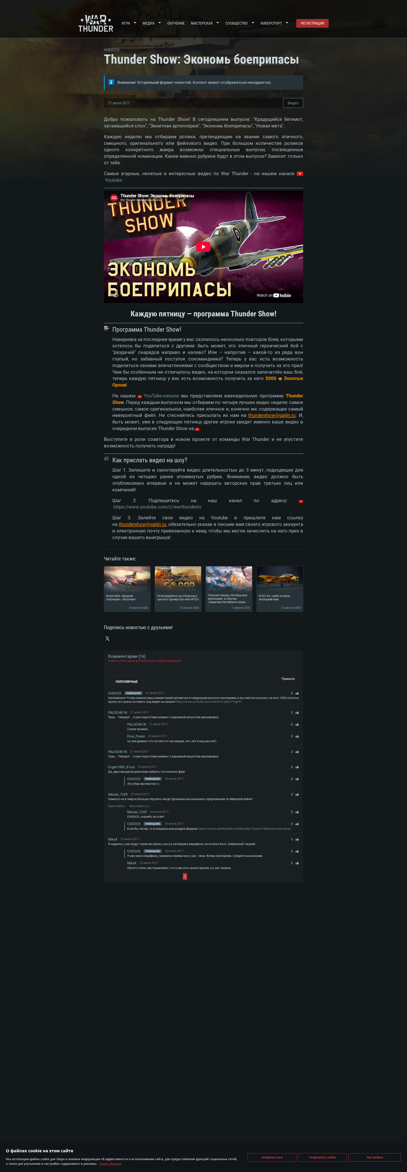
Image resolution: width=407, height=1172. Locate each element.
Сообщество (236, 23)
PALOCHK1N (117, 713)
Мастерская (202, 23)
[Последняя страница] (225, 876)
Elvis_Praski (136, 736)
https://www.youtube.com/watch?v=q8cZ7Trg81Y (208, 701)
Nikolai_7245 (118, 794)
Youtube (113, 180)
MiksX (112, 839)
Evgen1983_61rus (121, 767)
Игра (126, 23)
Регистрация (312, 23)
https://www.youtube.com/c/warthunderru (157, 507)
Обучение (176, 23)
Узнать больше (110, 1164)
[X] (107, 638)
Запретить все (272, 1157)
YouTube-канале (160, 395)
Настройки (375, 1157)
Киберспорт (271, 23)
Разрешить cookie (322, 1157)
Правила (288, 679)
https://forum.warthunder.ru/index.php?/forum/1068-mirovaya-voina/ (244, 828)
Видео (293, 103)
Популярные (127, 682)
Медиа (149, 23)
